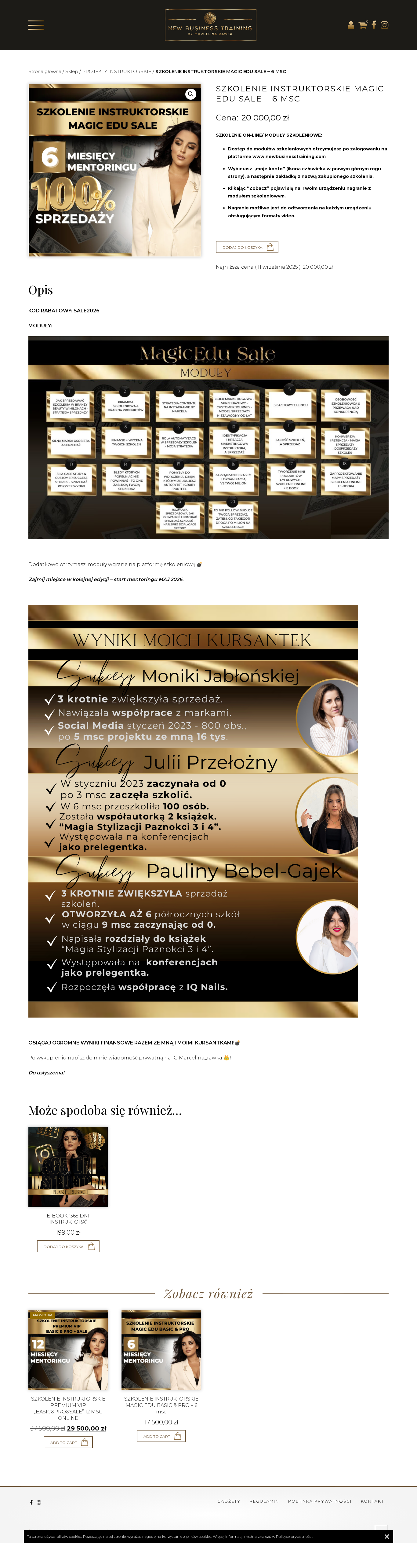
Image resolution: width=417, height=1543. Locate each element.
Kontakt (372, 1501)
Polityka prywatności (320, 1501)
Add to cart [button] (63, 1442)
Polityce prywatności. (294, 1536)
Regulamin (264, 1501)
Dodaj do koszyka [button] (64, 1246)
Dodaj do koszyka (243, 247)
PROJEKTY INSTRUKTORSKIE (116, 71)
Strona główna (44, 71)
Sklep (71, 71)
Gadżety (229, 1501)
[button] (190, 94)
